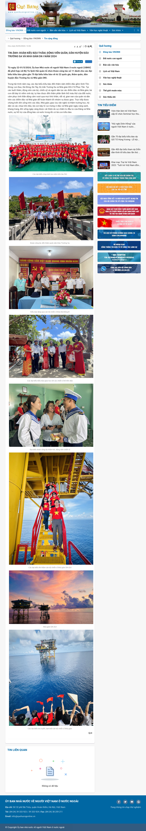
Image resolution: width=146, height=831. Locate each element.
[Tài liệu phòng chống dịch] (119, 234)
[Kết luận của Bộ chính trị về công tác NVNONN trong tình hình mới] (119, 176)
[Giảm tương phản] (91, 46)
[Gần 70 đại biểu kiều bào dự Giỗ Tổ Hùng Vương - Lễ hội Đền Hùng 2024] (104, 139)
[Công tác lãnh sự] (119, 245)
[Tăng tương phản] (88, 46)
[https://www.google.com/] (138, 802)
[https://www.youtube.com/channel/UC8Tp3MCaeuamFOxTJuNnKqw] (132, 802)
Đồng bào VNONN (32, 38)
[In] (86, 46)
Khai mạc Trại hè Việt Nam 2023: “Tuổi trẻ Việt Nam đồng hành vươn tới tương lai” (125, 164)
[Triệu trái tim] (119, 222)
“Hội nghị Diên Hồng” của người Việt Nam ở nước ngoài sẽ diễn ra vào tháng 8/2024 (123, 125)
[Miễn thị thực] (119, 257)
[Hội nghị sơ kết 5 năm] (119, 188)
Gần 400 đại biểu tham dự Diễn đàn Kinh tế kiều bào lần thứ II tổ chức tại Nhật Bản (125, 151)
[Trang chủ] (73, 13)
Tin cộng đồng (51, 38)
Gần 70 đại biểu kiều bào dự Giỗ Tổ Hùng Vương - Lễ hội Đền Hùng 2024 (124, 138)
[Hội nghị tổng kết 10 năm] (119, 199)
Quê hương (15, 38)
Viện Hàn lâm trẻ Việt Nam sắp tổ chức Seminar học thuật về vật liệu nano (126, 113)
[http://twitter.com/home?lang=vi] (125, 802)
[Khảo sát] (119, 211)
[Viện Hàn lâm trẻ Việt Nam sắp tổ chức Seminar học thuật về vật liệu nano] (104, 113)
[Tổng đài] (119, 268)
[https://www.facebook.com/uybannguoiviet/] (118, 802)
